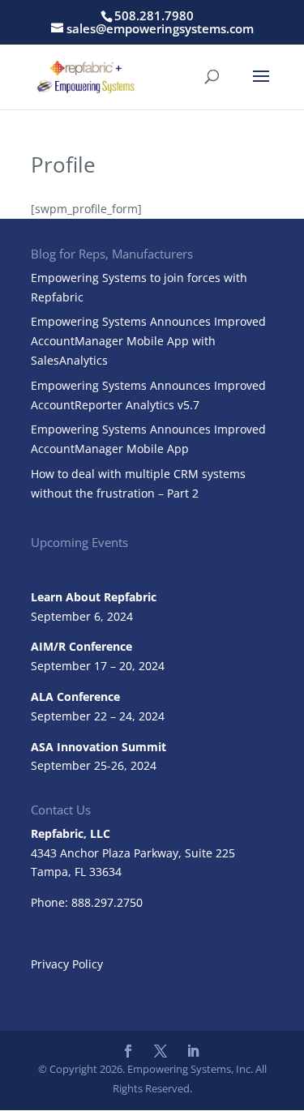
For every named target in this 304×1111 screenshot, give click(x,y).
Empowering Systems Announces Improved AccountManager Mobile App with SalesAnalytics (148, 341)
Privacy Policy (67, 964)
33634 (105, 871)
